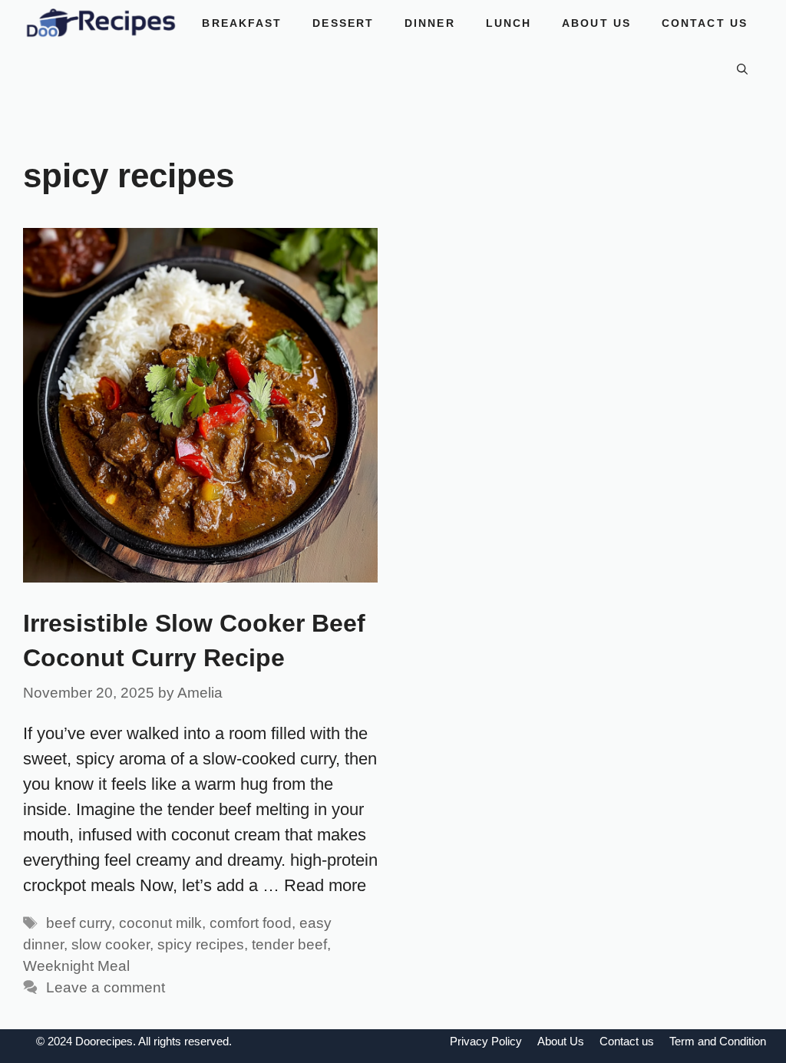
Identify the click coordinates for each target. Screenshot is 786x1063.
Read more (325, 885)
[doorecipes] (100, 23)
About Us (596, 23)
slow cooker (110, 944)
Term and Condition (717, 1041)
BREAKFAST (242, 23)
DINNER (430, 23)
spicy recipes (200, 944)
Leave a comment (105, 987)
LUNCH (509, 23)
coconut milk (160, 923)
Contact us (705, 23)
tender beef (289, 944)
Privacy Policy (486, 1041)
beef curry (78, 923)
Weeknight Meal (76, 966)
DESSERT (343, 23)
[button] (742, 69)
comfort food (251, 923)
